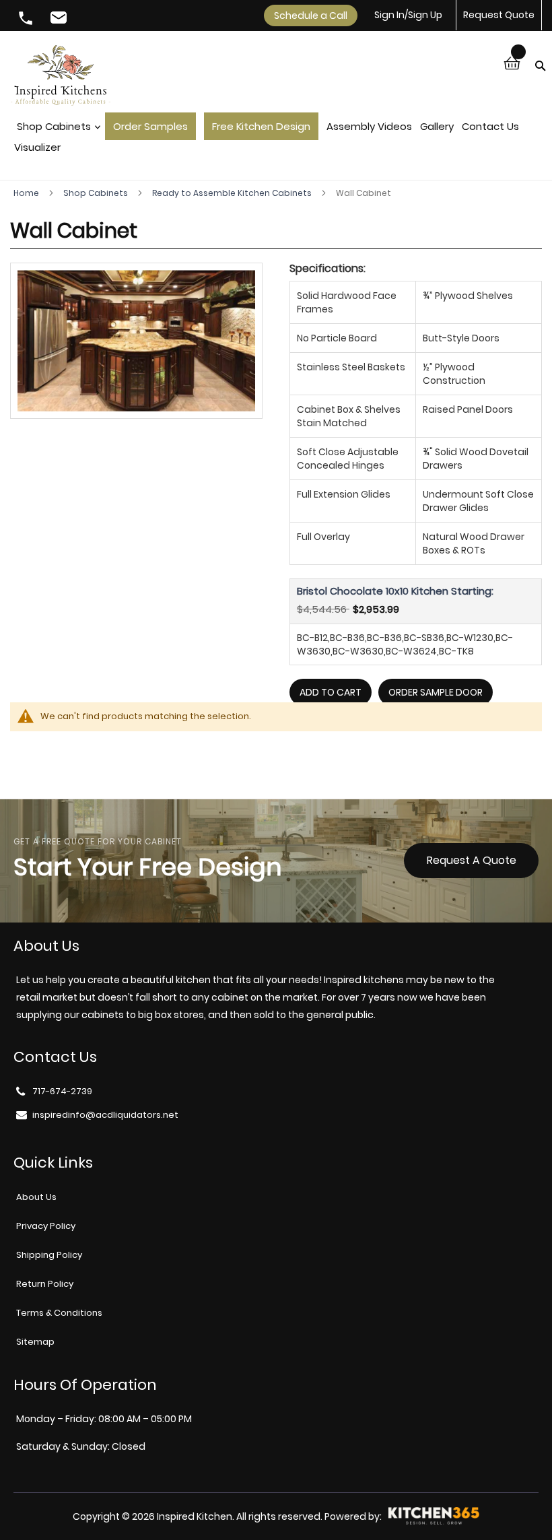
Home (27, 193)
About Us (36, 1197)
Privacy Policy (45, 1225)
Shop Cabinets (96, 193)
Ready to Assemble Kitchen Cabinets (233, 193)
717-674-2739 (27, 19)
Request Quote (498, 15)
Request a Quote (471, 860)
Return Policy (44, 1283)
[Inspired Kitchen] (60, 77)
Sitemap (35, 1341)
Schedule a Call (310, 15)
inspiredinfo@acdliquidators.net (60, 19)
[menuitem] (55, 129)
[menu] (276, 140)
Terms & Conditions (59, 1312)
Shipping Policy (49, 1254)
